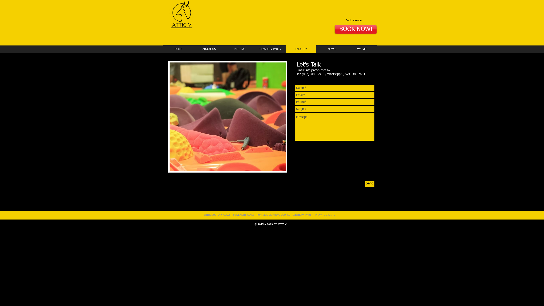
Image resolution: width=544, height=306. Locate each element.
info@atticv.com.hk (318, 70)
